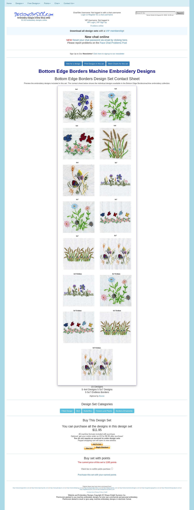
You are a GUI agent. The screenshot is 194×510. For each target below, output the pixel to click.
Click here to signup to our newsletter (108, 54)
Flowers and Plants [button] (104, 411)
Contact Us (90, 492)
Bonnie (101, 396)
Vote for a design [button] (73, 64)
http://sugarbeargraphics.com (151, 488)
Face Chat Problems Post (113, 42)
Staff (105, 492)
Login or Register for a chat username (97, 15)
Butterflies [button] (88, 411)
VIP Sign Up (102, 22)
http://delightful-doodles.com (105, 489)
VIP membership (114, 31)
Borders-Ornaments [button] (124, 411)
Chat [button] (56, 3)
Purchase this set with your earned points (97, 475)
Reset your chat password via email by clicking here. (100, 40)
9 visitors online (97, 26)
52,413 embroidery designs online (34, 20)
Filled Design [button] (67, 411)
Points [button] (46, 3)
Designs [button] (19, 3)
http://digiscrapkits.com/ (110, 488)
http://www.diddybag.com (74, 488)
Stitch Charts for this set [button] (118, 64)
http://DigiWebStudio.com (87, 489)
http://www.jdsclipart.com (57, 488)
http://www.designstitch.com (21, 488)
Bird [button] (78, 411)
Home (9, 3)
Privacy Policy (99, 492)
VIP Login (91, 22)
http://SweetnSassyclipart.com (171, 488)
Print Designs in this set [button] (94, 64)
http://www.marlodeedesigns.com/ (129, 488)
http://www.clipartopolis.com (39, 488)
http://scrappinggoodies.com (92, 488)
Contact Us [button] (68, 3)
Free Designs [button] (33, 3)
